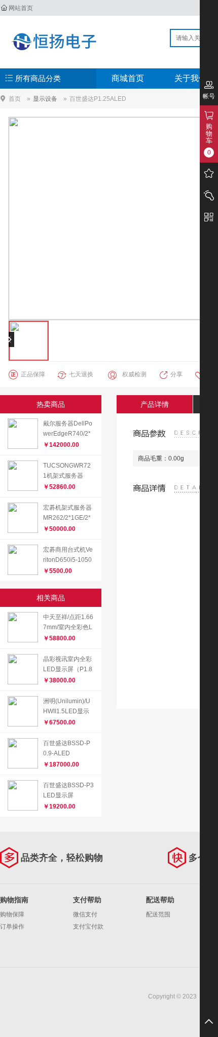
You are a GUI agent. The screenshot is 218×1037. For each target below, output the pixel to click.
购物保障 (12, 914)
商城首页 (128, 78)
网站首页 (21, 8)
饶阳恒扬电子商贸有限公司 (54, 41)
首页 (15, 98)
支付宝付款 (88, 926)
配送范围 (158, 914)
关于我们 (190, 78)
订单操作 (12, 926)
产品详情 (154, 404)
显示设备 (45, 98)
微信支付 (85, 914)
